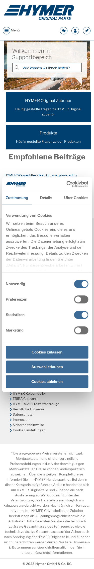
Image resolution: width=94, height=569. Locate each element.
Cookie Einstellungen (29, 430)
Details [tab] (46, 198)
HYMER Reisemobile (29, 393)
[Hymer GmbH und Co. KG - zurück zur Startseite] (39, 12)
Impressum (22, 420)
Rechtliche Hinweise (28, 409)
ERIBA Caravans (25, 399)
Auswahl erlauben (47, 367)
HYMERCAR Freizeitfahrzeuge (36, 404)
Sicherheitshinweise (28, 425)
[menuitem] (47, 393)
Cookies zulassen (47, 352)
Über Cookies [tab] (76, 198)
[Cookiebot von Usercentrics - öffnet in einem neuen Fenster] (67, 184)
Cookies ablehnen (47, 381)
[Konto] (75, 30)
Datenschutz (22, 414)
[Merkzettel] (86, 30)
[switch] (81, 299)
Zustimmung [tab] (17, 198)
